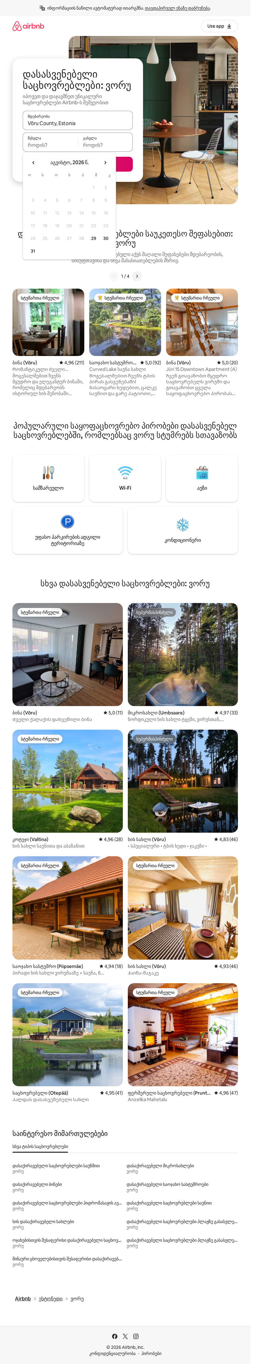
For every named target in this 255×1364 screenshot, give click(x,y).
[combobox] (78, 123)
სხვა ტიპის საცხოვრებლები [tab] (40, 1146)
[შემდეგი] (137, 276)
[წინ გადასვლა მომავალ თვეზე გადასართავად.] (105, 162)
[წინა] (114, 276)
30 (106, 238)
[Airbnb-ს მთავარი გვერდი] (28, 26)
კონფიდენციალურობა (112, 1353)
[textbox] (50, 145)
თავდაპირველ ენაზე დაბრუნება (177, 8)
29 (93, 238)
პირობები (151, 1353)
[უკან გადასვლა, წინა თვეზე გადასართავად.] (33, 162)
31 (33, 251)
